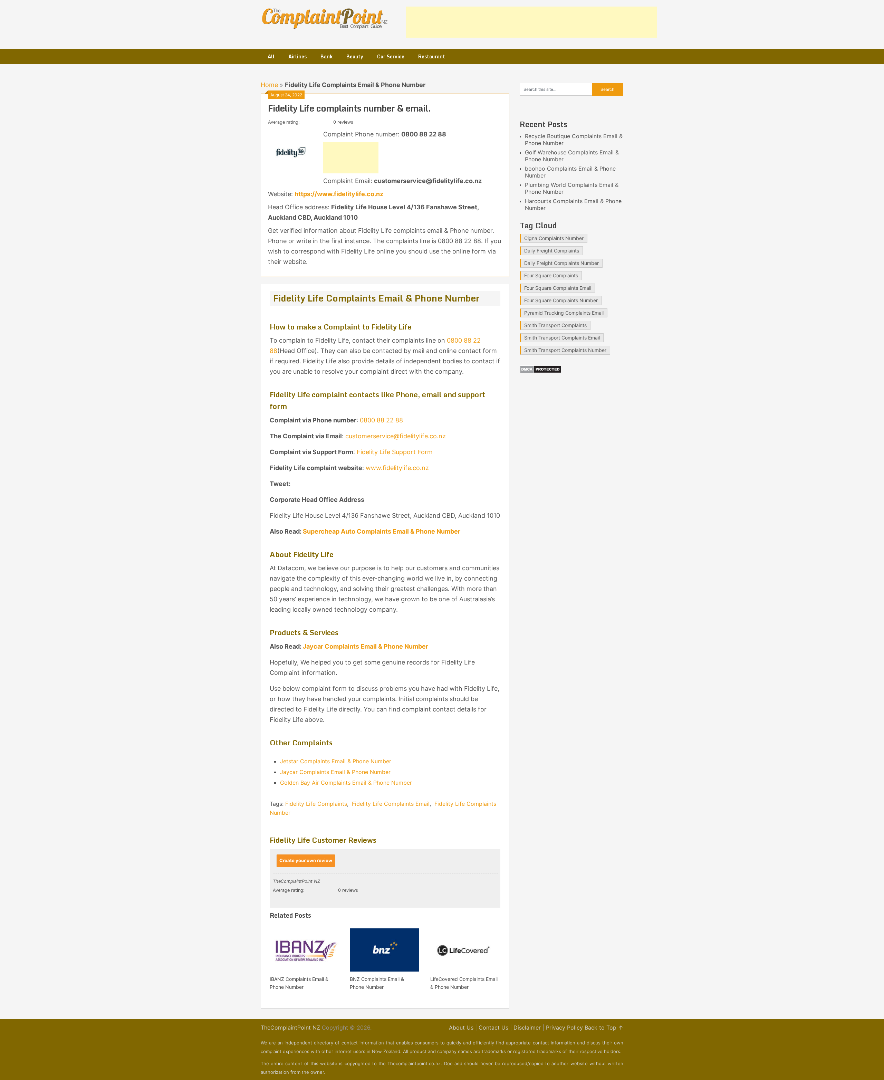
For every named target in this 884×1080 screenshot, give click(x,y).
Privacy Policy (564, 1027)
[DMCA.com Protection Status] (540, 371)
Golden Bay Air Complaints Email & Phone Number (346, 782)
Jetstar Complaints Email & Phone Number (335, 761)
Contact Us (493, 1027)
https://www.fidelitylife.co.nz (339, 194)
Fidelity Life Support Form (395, 452)
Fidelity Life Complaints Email (391, 803)
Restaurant (431, 56)
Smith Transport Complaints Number (565, 350)
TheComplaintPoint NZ (290, 1027)
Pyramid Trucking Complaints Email (564, 313)
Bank (326, 56)
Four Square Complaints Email (557, 288)
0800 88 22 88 (381, 420)
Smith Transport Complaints (555, 325)
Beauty (354, 56)
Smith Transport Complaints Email (562, 338)
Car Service (390, 56)
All (271, 56)
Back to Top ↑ (604, 1027)
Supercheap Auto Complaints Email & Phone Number (381, 531)
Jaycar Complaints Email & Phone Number (365, 646)
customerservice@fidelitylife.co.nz (395, 436)
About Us (461, 1027)
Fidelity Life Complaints (316, 803)
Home (269, 84)
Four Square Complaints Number (561, 300)
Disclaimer (527, 1027)
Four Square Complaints (551, 275)
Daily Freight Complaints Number (561, 263)
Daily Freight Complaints (551, 251)
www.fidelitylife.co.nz (397, 467)
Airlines (297, 56)
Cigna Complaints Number (554, 238)
